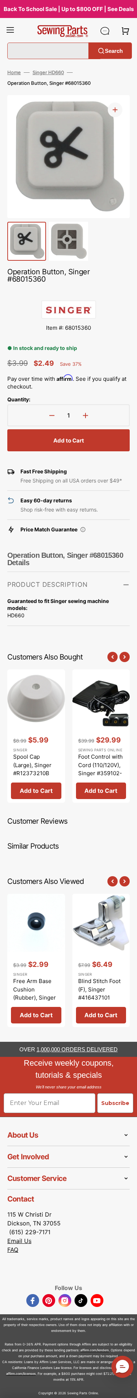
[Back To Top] (126, 1387)
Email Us (19, 1241)
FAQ (12, 1249)
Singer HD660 (48, 72)
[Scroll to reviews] (68, 293)
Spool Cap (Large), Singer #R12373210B (32, 765)
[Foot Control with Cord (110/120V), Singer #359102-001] (101, 736)
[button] (10, 31)
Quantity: (18, 399)
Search (114, 50)
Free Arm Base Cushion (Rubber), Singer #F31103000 (34, 993)
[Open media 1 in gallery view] (115, 109)
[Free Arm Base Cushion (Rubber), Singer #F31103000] (36, 960)
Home (14, 72)
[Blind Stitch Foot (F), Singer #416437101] (101, 960)
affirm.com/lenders (94, 1350)
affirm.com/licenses (21, 1374)
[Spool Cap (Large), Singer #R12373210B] (36, 736)
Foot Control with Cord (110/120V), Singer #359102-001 (100, 769)
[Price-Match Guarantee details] (83, 529)
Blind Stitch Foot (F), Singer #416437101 (99, 989)
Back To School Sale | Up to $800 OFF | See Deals (69, 9)
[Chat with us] (105, 31)
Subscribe (115, 1103)
